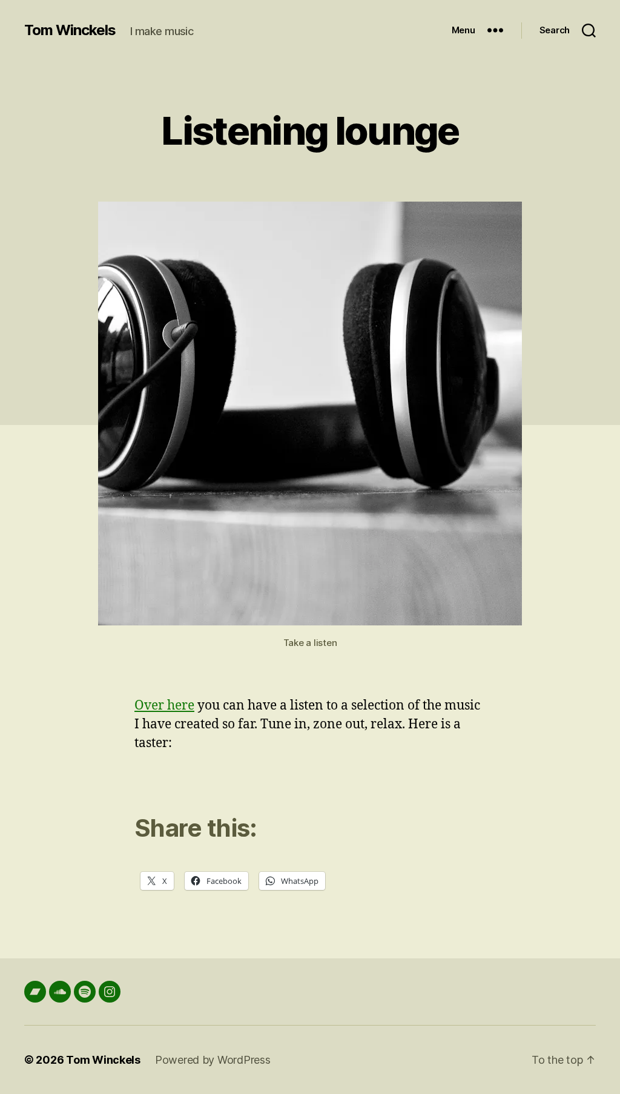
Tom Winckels (70, 30)
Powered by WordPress (213, 1059)
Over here (164, 705)
